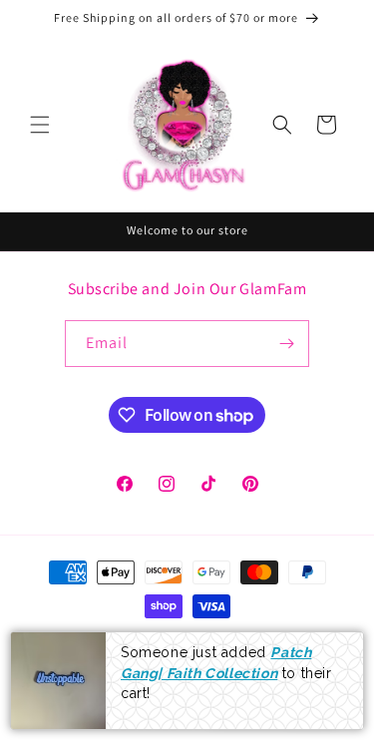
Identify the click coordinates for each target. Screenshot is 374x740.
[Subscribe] (286, 343)
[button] (40, 125)
